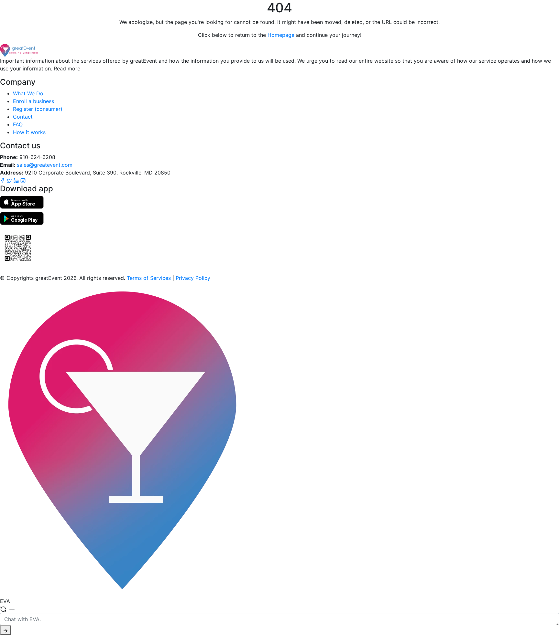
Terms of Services (149, 278)
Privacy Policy (193, 278)
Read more (67, 68)
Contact (23, 116)
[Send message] (5, 630)
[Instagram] (23, 180)
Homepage (281, 35)
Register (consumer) (37, 109)
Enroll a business (33, 101)
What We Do (28, 93)
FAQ (18, 124)
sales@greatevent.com (44, 165)
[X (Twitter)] (10, 180)
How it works (29, 132)
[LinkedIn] (17, 180)
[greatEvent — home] (279, 50)
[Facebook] (3, 180)
